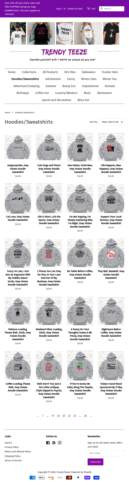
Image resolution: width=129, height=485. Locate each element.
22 (69, 415)
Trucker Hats (110, 72)
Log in (59, 8)
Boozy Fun (69, 86)
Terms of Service (13, 460)
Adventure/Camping (26, 86)
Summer (51, 86)
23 (74, 415)
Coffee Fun (42, 93)
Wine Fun (83, 100)
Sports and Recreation (56, 100)
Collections (29, 72)
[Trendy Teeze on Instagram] (59, 443)
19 (52, 415)
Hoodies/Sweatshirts (25, 79)
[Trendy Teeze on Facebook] (48, 443)
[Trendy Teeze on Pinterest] (54, 443)
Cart (93, 8)
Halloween (88, 72)
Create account (74, 8)
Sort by (93, 121)
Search (8, 442)
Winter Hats (88, 79)
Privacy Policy (12, 447)
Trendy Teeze (63, 472)
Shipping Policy (12, 456)
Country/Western (66, 93)
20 (58, 415)
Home (12, 72)
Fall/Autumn (53, 79)
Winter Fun (110, 79)
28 (85, 415)
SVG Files (70, 72)
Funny (71, 79)
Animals (110, 86)
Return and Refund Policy (18, 451)
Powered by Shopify (81, 472)
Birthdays (23, 93)
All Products (50, 72)
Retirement (104, 93)
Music (87, 93)
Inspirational (90, 86)
